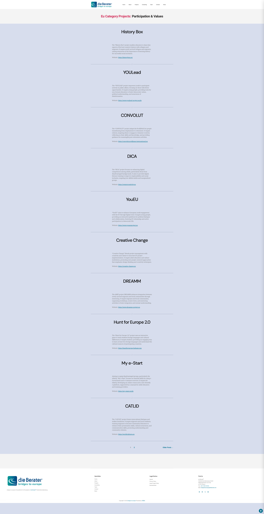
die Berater (33, 490)
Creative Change (132, 240)
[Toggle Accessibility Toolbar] (261, 511)
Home (124, 4)
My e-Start (132, 363)
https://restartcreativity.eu (127, 185)
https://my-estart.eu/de (125, 391)
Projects (137, 4)
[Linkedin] (202, 492)
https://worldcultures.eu (126, 434)
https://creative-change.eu (127, 266)
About (130, 4)
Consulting (144, 4)
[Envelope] (208, 492)
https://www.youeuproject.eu (128, 225)
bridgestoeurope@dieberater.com (208, 487)
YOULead (132, 72)
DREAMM (132, 281)
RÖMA (143, 500)
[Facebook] (199, 492)
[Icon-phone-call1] (205, 492)
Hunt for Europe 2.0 (132, 322)
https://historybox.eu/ (125, 57)
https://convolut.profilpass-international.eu (133, 141)
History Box (132, 32)
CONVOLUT (132, 115)
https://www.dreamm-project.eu (129, 307)
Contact (158, 4)
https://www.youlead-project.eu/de (130, 100)
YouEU (132, 199)
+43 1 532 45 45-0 (204, 486)
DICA (132, 156)
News (164, 4)
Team (151, 4)
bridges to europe (132, 500)
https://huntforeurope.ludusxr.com (130, 348)
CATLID (132, 406)
